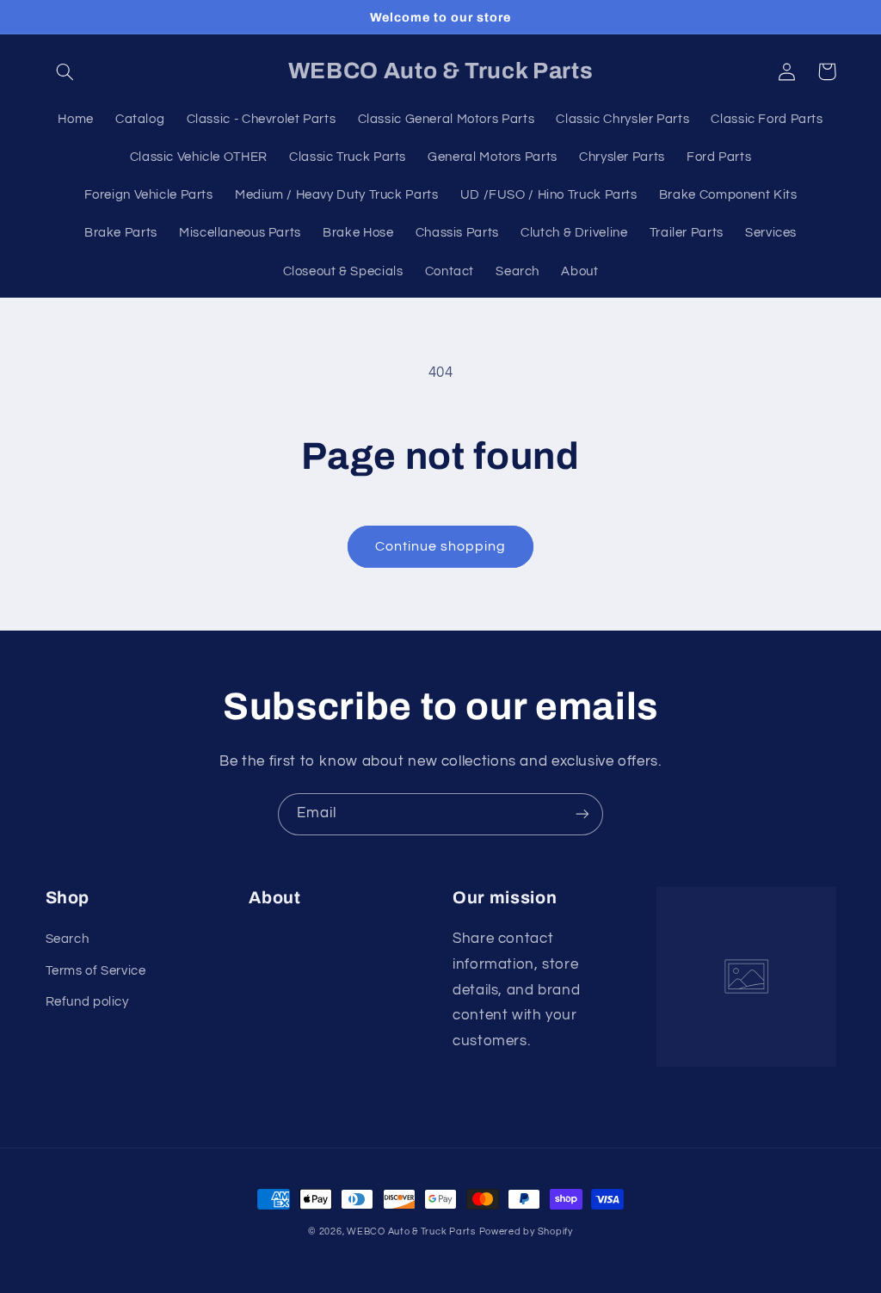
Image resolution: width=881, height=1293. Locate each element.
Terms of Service (96, 970)
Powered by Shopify (526, 1231)
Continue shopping (441, 546)
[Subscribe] (582, 814)
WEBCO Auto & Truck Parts (411, 1231)
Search (67, 939)
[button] (65, 71)
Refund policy (87, 1001)
